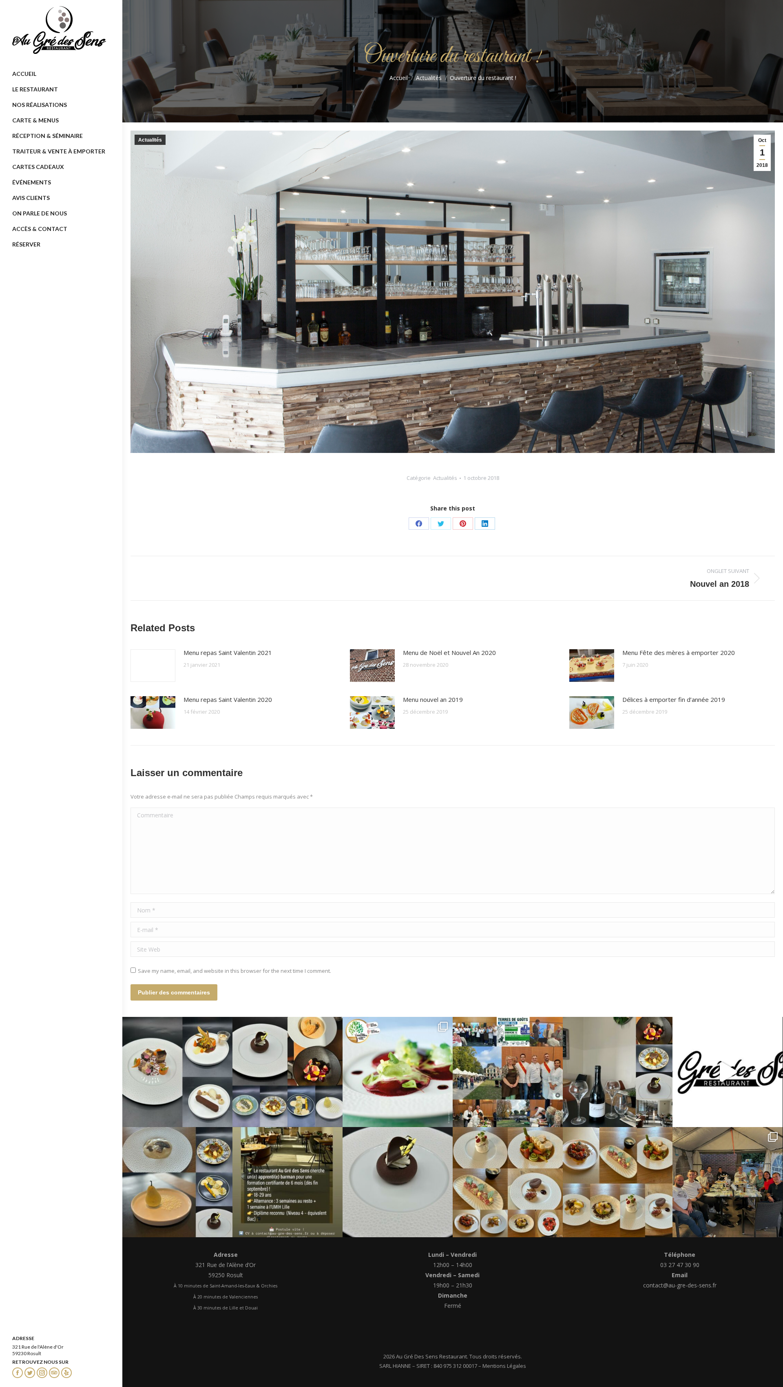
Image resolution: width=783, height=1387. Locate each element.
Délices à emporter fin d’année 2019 (673, 699)
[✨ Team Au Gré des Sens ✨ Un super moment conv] (727, 1182)
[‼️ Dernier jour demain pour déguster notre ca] (508, 1182)
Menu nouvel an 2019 (433, 699)
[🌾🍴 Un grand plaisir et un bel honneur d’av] (508, 1072)
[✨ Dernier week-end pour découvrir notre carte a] (287, 1072)
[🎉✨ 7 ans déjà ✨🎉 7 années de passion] (727, 1072)
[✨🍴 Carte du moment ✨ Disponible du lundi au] (618, 1182)
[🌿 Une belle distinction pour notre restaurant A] (398, 1072)
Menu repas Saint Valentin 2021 (228, 652)
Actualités (150, 140)
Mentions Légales (504, 1365)
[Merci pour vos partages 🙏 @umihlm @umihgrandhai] (287, 1182)
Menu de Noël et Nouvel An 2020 (449, 652)
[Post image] (152, 665)
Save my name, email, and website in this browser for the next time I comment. (234, 970)
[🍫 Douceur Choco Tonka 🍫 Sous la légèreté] (398, 1182)
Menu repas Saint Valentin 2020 (228, 699)
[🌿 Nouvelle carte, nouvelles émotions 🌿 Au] (177, 1182)
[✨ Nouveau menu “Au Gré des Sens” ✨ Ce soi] (177, 1072)
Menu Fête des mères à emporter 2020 (678, 652)
